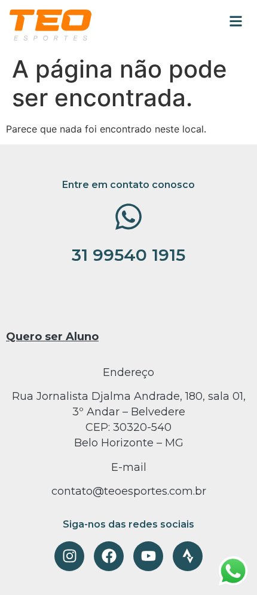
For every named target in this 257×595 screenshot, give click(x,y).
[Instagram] (69, 556)
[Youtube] (148, 556)
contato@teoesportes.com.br (128, 491)
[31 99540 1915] (128, 217)
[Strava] (188, 556)
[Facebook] (109, 556)
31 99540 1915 (128, 255)
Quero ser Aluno (52, 336)
